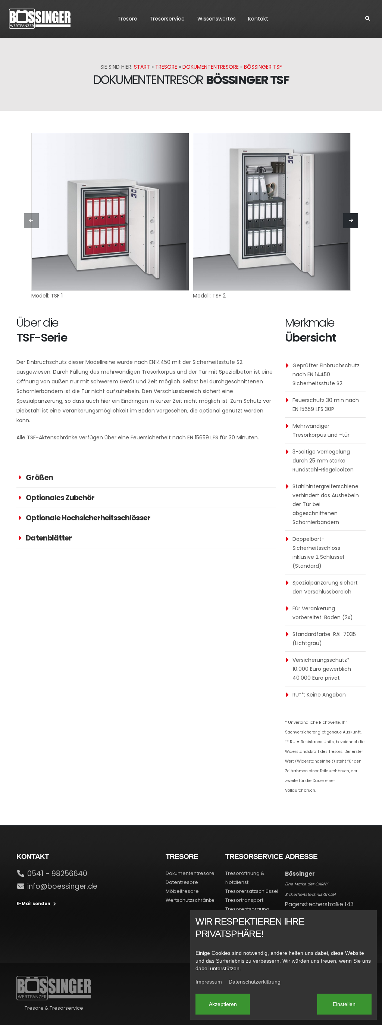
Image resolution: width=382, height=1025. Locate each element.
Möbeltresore (182, 891)
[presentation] (31, 220)
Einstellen (344, 1004)
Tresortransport (244, 900)
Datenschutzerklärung (255, 982)
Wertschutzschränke (190, 900)
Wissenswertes (216, 18)
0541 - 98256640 (57, 874)
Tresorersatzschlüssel (251, 891)
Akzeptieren (223, 1004)
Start (142, 67)
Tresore (127, 18)
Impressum (208, 982)
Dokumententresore (210, 67)
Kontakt (258, 18)
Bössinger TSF (263, 67)
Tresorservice (167, 18)
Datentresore (182, 882)
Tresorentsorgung (247, 909)
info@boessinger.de (62, 886)
